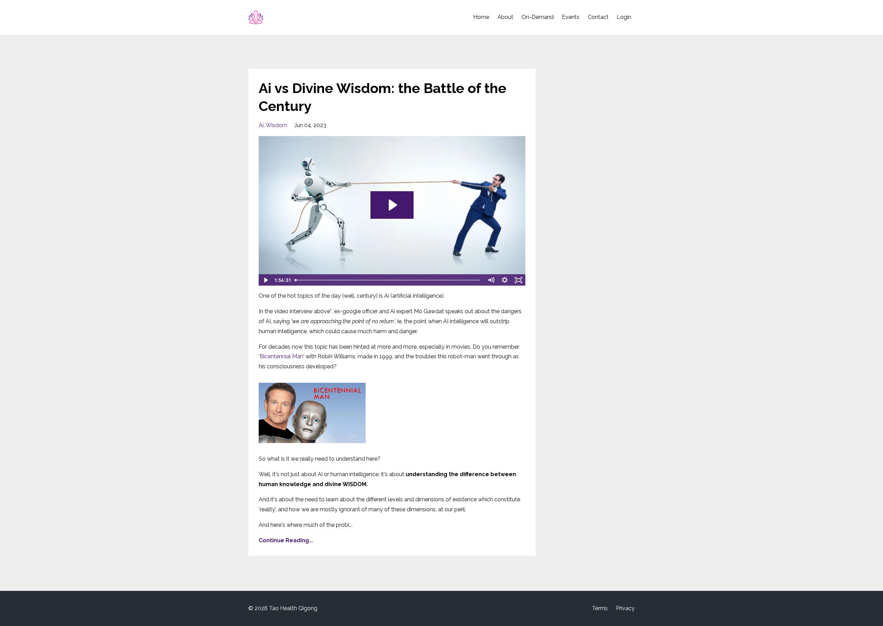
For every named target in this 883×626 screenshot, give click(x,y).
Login (624, 17)
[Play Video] (265, 280)
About (505, 17)
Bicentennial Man (281, 356)
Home (481, 17)
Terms (600, 608)
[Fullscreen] (519, 280)
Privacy (625, 608)
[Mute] (491, 280)
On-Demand (538, 17)
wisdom (276, 125)
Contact (598, 17)
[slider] (389, 280)
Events (570, 17)
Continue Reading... (286, 540)
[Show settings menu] (505, 280)
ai (261, 125)
